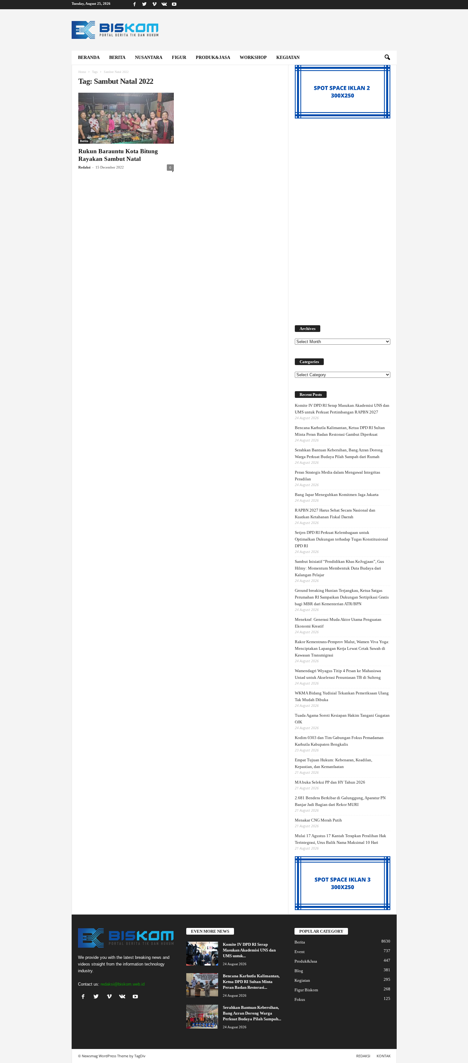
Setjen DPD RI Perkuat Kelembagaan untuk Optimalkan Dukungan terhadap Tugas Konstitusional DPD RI (341, 539)
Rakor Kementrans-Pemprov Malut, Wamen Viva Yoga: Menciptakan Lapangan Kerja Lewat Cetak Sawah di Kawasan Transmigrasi (342, 648)
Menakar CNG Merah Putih (318, 820)
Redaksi (84, 167)
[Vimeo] (154, 4)
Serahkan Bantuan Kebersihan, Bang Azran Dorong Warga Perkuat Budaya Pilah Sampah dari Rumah (339, 453)
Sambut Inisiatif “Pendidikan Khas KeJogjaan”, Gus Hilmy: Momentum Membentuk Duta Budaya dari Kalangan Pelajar (339, 568)
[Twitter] (144, 4)
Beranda (89, 57)
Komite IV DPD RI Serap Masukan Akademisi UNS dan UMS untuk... (249, 950)
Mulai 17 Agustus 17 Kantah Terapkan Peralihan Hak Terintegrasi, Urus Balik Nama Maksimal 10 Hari (340, 839)
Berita (117, 57)
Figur (179, 57)
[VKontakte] (164, 4)
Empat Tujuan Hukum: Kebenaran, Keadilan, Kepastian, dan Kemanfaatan (333, 763)
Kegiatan (288, 57)
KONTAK (384, 1055)
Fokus (299, 999)
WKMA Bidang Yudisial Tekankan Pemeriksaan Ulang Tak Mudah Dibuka (342, 696)
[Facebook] (134, 4)
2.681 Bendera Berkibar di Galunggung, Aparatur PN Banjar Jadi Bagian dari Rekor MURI (340, 801)
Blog (298, 970)
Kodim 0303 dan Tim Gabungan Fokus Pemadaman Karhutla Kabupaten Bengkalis (339, 741)
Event (299, 951)
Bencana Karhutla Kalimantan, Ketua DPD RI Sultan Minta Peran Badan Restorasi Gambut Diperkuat (340, 431)
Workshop (253, 57)
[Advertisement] (342, 218)
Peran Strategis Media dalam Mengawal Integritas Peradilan (337, 475)
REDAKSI (363, 1055)
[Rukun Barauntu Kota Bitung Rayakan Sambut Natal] (126, 118)
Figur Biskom (306, 990)
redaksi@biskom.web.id (123, 984)
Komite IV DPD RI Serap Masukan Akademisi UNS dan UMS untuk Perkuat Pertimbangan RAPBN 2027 (342, 408)
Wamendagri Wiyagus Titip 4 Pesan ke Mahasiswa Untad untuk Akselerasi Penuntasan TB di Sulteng (338, 674)
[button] (387, 58)
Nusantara (148, 57)
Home (82, 72)
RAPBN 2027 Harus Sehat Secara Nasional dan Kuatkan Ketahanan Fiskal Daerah (335, 513)
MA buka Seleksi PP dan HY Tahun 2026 (330, 782)
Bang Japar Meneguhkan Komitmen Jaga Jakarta (337, 494)
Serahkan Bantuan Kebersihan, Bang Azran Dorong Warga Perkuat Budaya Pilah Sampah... (252, 1013)
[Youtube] (174, 4)
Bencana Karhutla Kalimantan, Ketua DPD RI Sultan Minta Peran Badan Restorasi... (251, 981)
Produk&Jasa (213, 57)
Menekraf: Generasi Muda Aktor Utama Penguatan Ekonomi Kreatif (338, 622)
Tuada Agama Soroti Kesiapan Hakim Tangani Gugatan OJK (342, 718)
